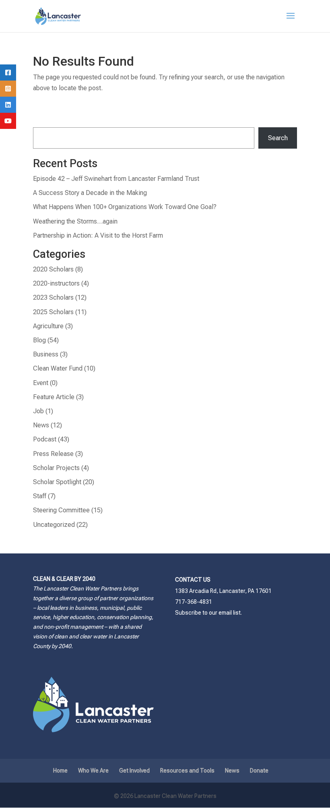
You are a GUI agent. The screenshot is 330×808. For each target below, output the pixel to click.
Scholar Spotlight (57, 482)
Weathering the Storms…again (75, 221)
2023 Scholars (53, 297)
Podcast (44, 439)
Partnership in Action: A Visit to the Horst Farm (98, 235)
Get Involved (134, 770)
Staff (39, 496)
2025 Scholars (53, 312)
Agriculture (48, 326)
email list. (230, 612)
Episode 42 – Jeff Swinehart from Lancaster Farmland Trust (116, 178)
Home (60, 770)
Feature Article (53, 397)
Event (40, 383)
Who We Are (93, 770)
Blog (39, 340)
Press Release (53, 454)
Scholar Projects (56, 468)
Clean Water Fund (57, 368)
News (41, 425)
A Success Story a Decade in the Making (90, 193)
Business (45, 354)
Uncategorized (54, 524)
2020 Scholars (53, 269)
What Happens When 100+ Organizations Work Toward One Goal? (125, 207)
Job (38, 411)
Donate (259, 770)
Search (278, 138)
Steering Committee (61, 510)
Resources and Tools (187, 770)
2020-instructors (56, 283)
